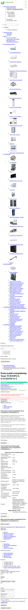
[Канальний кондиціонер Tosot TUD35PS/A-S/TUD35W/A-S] (14, 385)
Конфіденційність (8, 537)
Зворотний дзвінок (5, 361)
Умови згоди (7, 539)
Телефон (3, 591)
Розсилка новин (8, 557)
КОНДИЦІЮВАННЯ (9, 44)
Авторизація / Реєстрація (13, 39)
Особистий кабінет (8, 553)
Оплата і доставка (8, 534)
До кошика (3, 401)
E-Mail (2, 588)
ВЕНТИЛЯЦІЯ (7, 264)
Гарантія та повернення (10, 536)
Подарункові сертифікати (10, 545)
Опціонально (4, 594)
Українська (9, 33)
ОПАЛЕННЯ (7, 154)
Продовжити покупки (6, 581)
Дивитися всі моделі (6, 387)
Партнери (6, 546)
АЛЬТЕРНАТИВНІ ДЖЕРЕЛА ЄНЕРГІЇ (14, 307)
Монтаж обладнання (9, 533)
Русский (9, 35)
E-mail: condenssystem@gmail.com (12, 567)
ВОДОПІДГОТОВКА (9, 324)
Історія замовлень (8, 554)
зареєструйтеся (20, 527)
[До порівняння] (23, 401)
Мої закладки (7, 555)
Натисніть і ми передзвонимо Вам (14, 9)
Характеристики (8, 406)
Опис (5, 405)
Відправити (3, 605)
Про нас (6, 532)
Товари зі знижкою (8, 548)
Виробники (6, 544)
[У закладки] (21, 401)
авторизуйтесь (10, 527)
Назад (2, 577)
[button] (6, 27)
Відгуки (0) (6, 408)
